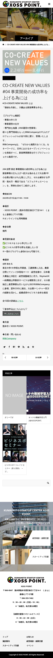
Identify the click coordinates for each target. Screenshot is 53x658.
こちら (20, 300)
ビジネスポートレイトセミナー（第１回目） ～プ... (14, 468)
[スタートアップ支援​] (26, 549)
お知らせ (30, 636)
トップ (5, 636)
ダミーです (9, 417)
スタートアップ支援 (11, 645)
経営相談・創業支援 (34, 641)
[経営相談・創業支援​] (26, 530)
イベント (30, 645)
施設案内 (6, 641)
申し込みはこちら (11, 313)
